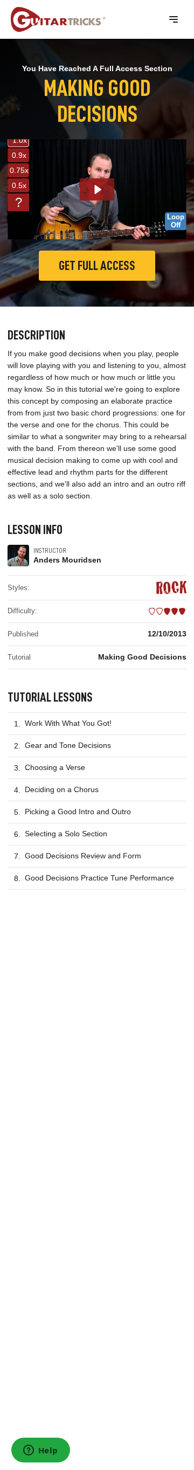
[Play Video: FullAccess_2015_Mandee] (97, 189)
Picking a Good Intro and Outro (78, 811)
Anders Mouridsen (67, 560)
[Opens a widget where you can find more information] (40, 1451)
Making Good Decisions (142, 657)
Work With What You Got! (68, 723)
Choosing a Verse (55, 767)
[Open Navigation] (173, 19)
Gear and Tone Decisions (68, 745)
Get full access (97, 265)
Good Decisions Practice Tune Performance (99, 877)
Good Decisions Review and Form (83, 855)
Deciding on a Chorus (62, 789)
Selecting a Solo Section (66, 833)
